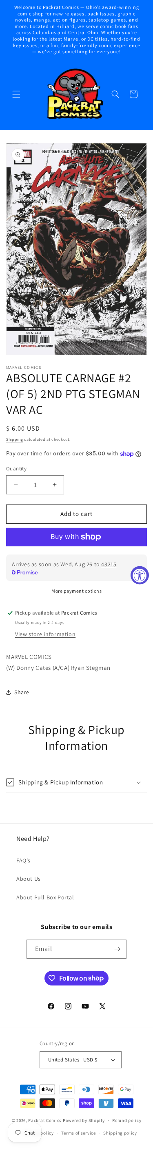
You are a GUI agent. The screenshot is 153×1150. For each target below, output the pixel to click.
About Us (28, 878)
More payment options (76, 591)
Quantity (16, 468)
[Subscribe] (117, 949)
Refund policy (126, 1120)
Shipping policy (120, 1133)
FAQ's (23, 860)
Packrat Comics (45, 1120)
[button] (16, 94)
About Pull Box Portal (45, 897)
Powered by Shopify (84, 1120)
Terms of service (78, 1133)
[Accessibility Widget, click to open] (140, 575)
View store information (45, 634)
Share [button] (21, 692)
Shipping (14, 439)
